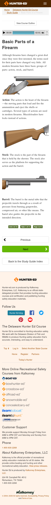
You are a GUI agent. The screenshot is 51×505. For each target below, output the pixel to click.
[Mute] (43, 33)
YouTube (30, 319)
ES (47, 34)
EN (47, 32)
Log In (15, 348)
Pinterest (21, 319)
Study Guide (12, 12)
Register (24, 354)
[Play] (4, 33)
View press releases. (38, 465)
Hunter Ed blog (16, 312)
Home (7, 9)
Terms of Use (27, 498)
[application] (25, 33)
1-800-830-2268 (9, 447)
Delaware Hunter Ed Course (25, 9)
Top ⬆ (6, 348)
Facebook (32, 312)
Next (25, 249)
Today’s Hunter (25, 359)
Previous (25, 240)
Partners (35, 354)
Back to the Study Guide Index (25, 261)
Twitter (41, 312)
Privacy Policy (43, 495)
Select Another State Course (34, 348)
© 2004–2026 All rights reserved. (14, 495)
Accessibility (32, 495)
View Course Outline (25, 23)
